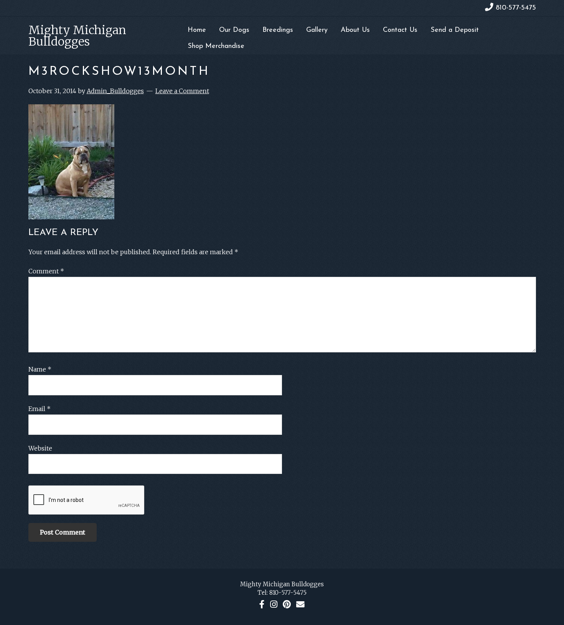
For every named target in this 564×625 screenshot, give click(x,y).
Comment (46, 271)
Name (39, 369)
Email (39, 409)
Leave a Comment (182, 91)
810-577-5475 (288, 592)
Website (40, 448)
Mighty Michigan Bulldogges (77, 36)
